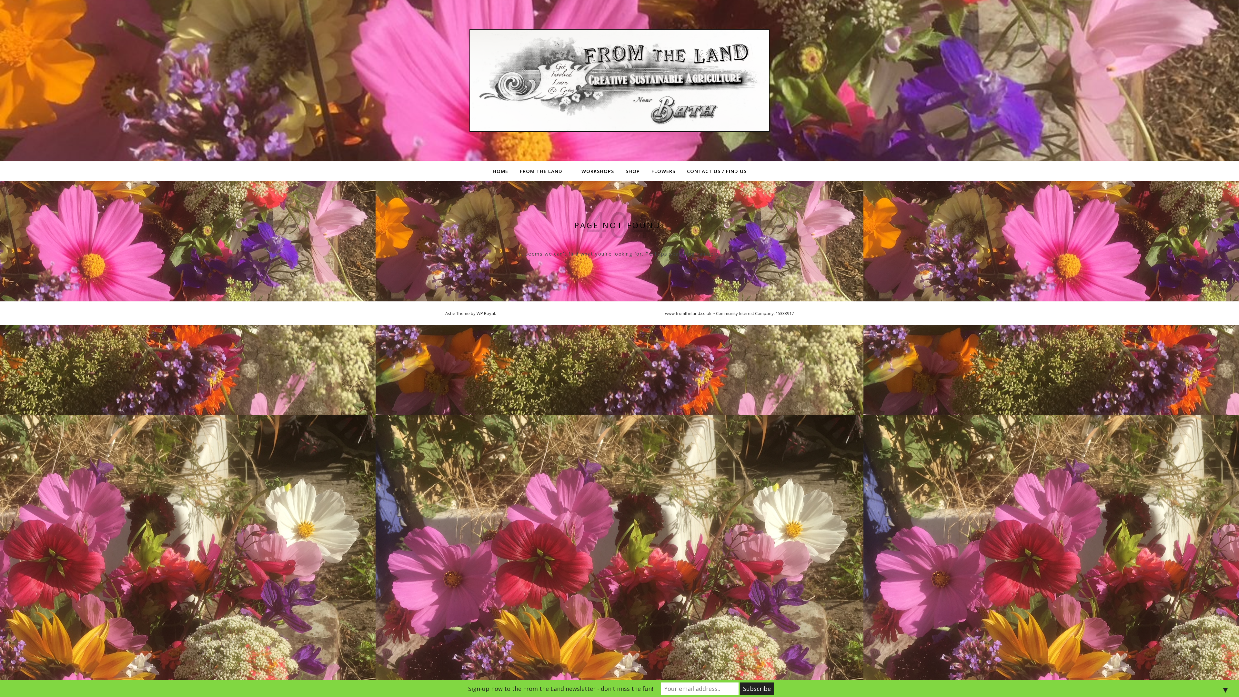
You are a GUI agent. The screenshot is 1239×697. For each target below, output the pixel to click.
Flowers (663, 171)
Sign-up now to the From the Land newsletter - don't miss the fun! (560, 688)
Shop (633, 171)
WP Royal (486, 313)
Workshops (597, 171)
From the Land (541, 171)
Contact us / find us (717, 171)
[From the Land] (619, 80)
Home (500, 171)
